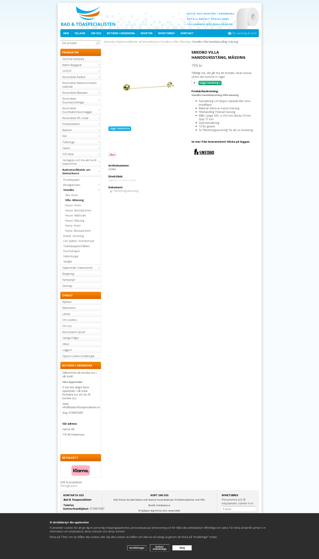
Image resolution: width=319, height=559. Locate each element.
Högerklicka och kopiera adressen (122, 180)
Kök (64, 136)
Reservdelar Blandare (75, 92)
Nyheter (146, 33)
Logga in (67, 350)
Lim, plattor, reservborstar (78, 241)
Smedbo (68, 190)
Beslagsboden (71, 185)
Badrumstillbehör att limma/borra (76, 171)
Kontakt (187, 33)
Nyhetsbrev (166, 33)
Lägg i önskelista (120, 128)
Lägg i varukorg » (210, 82)
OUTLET (67, 71)
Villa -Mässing (74, 200)
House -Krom (73, 205)
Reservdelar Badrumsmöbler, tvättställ (79, 84)
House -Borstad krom (78, 210)
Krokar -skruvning (73, 236)
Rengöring (68, 274)
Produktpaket (71, 179)
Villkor (80, 33)
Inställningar (137, 547)
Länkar (66, 314)
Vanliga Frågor (70, 338)
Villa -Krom (71, 195)
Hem (66, 33)
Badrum (67, 130)
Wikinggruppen (69, 485)
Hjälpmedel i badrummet (77, 267)
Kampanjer (68, 279)
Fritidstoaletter (71, 124)
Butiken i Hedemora (121, 33)
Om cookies (69, 320)
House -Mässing (74, 220)
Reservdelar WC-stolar (75, 118)
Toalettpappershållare (76, 246)
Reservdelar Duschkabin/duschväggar (77, 110)
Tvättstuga (68, 142)
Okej (182, 547)
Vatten (66, 148)
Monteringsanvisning (126, 191)
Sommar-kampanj (73, 59)
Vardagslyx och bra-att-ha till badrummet (79, 162)
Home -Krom (73, 225)
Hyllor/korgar (70, 256)
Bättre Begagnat (72, 65)
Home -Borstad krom (78, 230)
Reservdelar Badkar (73, 77)
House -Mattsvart (75, 215)
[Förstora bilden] (148, 86)
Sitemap (67, 286)
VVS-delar (68, 154)
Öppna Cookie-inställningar (78, 356)
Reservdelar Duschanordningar (73, 100)
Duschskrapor (71, 251)
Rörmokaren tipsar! (73, 332)
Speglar (67, 261)
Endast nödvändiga (160, 547)
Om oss (96, 33)
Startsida (109, 41)
